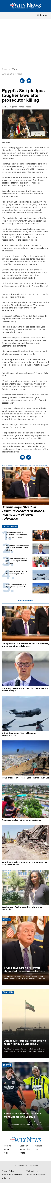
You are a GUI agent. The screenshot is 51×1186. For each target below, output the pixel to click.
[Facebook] (22, 80)
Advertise (6, 1178)
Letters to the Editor (35, 1175)
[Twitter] (29, 80)
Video (7, 1153)
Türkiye (7, 1146)
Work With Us (32, 1171)
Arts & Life (25, 1149)
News (4, 69)
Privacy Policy (8, 1171)
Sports (38, 1149)
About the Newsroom (12, 1175)
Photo (22, 1153)
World (14, 69)
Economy (24, 1146)
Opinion (38, 1146)
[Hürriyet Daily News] (25, 6)
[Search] (38, 15)
